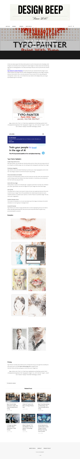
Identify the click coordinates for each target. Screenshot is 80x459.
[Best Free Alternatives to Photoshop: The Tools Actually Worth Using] (44, 397)
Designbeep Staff (37, 50)
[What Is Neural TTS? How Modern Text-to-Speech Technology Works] (28, 418)
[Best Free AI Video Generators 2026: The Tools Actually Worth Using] (13, 397)
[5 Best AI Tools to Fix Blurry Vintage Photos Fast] (28, 397)
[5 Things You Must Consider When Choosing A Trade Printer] (13, 418)
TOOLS (40, 37)
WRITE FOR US (29, 26)
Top (40, 455)
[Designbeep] (40, 12)
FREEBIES (21, 26)
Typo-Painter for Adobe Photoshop (15, 70)
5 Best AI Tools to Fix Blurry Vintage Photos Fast (28, 405)
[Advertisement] (28, 88)
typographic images (11, 383)
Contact (39, 448)
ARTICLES (8, 26)
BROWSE (14, 26)
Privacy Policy (47, 448)
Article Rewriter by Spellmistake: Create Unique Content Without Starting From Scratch (43, 428)
